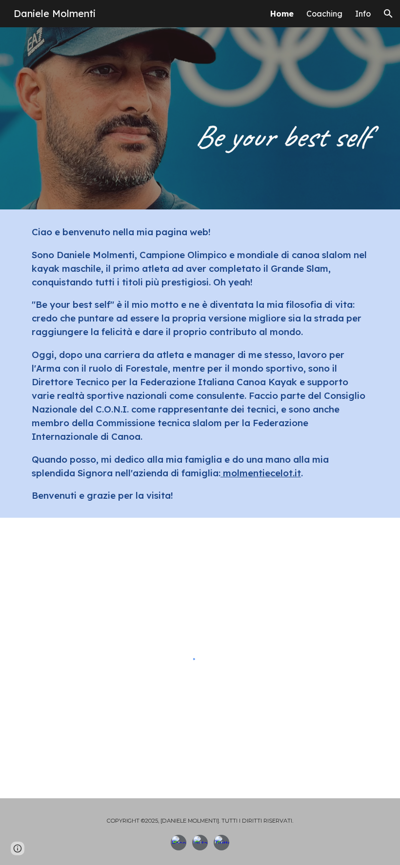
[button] (388, 13)
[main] (200, 118)
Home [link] (282, 14)
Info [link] (363, 14)
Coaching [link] (324, 14)
